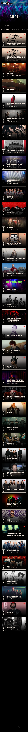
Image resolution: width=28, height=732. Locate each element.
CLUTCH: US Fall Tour (12, 427)
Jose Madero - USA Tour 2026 (14, 335)
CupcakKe (9, 412)
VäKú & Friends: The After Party (15, 151)
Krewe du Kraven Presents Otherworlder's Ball (14, 319)
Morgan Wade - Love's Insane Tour (16, 258)
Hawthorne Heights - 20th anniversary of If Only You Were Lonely (15, 534)
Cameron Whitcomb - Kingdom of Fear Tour (15, 473)
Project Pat (10, 612)
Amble (8, 566)
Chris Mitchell (11, 627)
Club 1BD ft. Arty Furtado (14, 243)
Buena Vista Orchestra (13, 550)
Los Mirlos (10, 197)
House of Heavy (11, 212)
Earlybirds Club (11, 289)
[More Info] (24, 34)
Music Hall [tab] (15, 29)
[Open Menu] (25, 3)
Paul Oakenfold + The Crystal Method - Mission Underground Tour (15, 380)
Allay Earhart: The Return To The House (16, 103)
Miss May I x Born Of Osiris (14, 597)
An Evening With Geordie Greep (15, 274)
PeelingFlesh (10, 443)
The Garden (10, 227)
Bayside (9, 304)
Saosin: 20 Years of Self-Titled (15, 489)
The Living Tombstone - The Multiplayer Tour (14, 503)
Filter (7, 25)
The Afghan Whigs (11, 581)
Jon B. (8, 520)
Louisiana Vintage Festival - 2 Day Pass (16, 57)
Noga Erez (9, 366)
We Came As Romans (12, 458)
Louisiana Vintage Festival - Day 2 (16, 43)
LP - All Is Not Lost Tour (13, 351)
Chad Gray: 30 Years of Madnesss (16, 397)
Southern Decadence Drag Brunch (14, 180)
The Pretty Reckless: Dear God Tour (15, 119)
